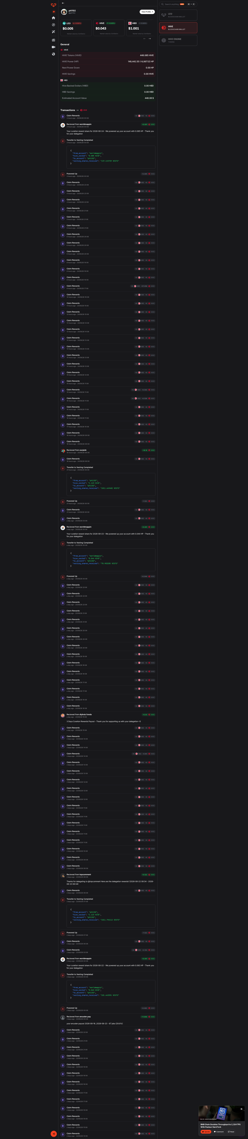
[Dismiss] (241, 1109)
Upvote (207, 1132)
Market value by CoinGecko (76, 34)
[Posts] (53, 40)
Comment (220, 1132)
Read (232, 1132)
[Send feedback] (54, 12)
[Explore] (53, 25)
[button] (54, 1134)
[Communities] (53, 54)
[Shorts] (53, 47)
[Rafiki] (53, 32)
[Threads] (53, 18)
